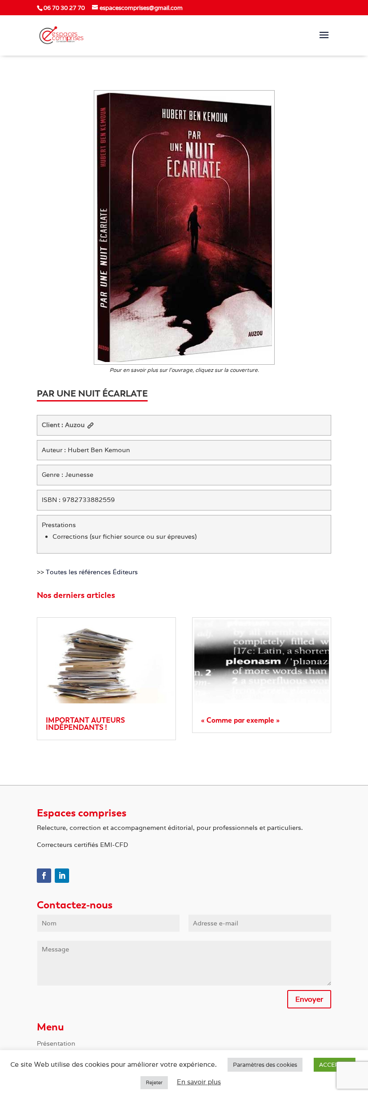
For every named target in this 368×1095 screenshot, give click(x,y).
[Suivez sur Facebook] (44, 875)
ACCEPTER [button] (334, 1065)
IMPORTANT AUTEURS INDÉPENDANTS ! (85, 724)
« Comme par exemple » (240, 720)
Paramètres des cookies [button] (265, 1065)
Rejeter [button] (154, 1082)
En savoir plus (199, 1082)
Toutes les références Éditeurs (92, 572)
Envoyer (309, 999)
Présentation (56, 1043)
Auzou (75, 425)
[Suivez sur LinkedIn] (62, 875)
